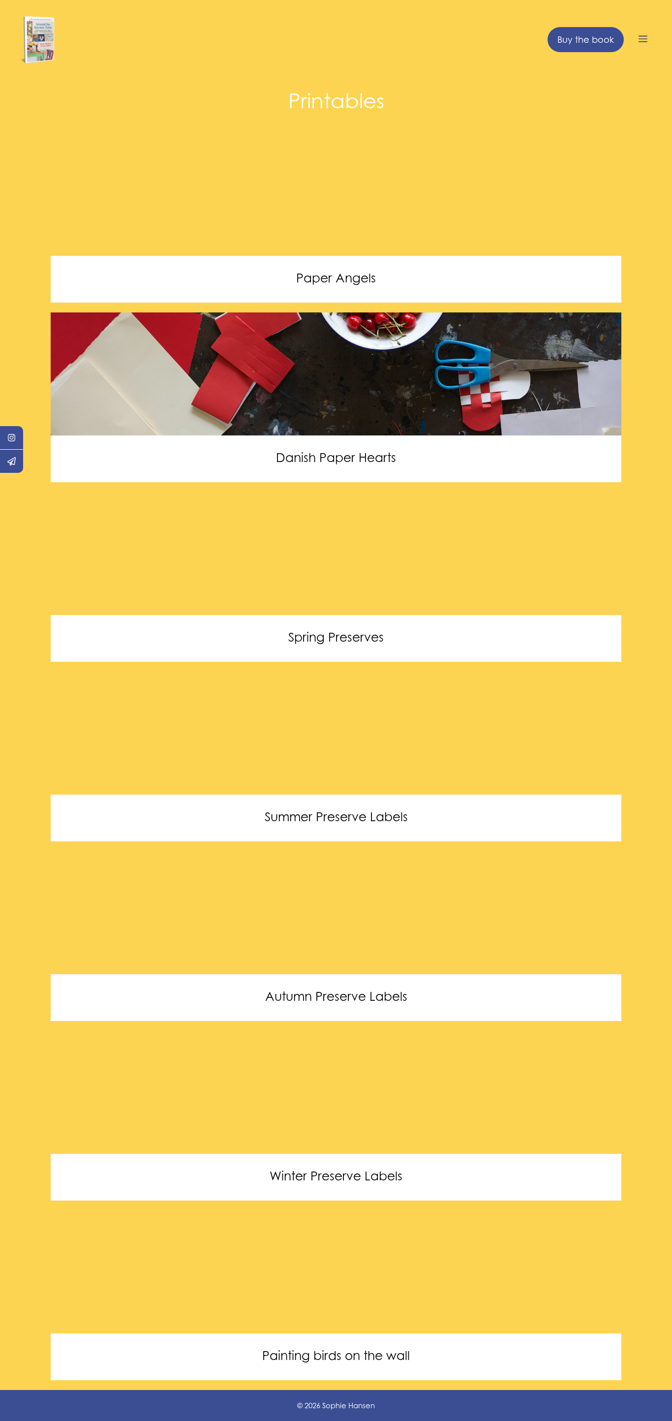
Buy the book (585, 39)
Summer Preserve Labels (336, 816)
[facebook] (11, 438)
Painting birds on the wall (336, 1355)
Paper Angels (336, 278)
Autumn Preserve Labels (336, 996)
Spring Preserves (336, 637)
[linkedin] (11, 461)
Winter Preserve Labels (336, 1176)
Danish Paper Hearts (336, 457)
